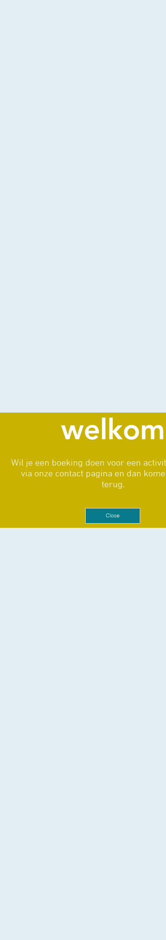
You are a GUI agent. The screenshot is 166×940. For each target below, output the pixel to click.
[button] (112, 516)
